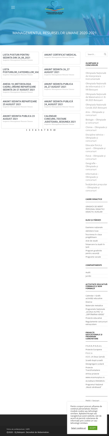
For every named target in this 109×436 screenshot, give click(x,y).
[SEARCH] (105, 54)
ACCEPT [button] (93, 428)
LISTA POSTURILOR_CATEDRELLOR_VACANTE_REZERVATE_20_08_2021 (38, 71)
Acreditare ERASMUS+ (95, 381)
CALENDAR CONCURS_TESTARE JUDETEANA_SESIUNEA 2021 (60, 119)
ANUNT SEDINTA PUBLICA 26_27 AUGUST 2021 (58, 85)
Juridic (88, 276)
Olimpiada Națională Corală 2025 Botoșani (96, 106)
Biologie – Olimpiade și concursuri (96, 121)
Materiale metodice (94, 305)
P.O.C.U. (89, 353)
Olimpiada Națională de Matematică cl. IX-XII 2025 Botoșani (96, 97)
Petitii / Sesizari (92, 400)
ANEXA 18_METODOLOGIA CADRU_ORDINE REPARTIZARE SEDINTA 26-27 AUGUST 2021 (19, 87)
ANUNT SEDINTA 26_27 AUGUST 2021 (57, 71)
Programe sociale (93, 257)
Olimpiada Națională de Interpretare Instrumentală (96, 76)
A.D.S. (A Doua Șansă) (95, 356)
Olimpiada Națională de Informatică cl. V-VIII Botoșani (96, 86)
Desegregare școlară (95, 364)
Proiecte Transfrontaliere (93, 368)
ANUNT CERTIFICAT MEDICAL (60, 54)
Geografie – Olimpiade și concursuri (92, 166)
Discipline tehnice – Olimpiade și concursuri (95, 137)
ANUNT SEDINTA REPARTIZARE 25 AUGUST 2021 (20, 103)
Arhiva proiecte (92, 373)
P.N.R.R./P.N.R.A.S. (94, 346)
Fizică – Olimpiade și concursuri (96, 157)
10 (54, 129)
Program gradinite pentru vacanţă (94, 251)
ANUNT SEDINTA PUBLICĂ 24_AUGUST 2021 (58, 103)
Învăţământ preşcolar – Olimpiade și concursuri (96, 187)
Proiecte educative (94, 318)
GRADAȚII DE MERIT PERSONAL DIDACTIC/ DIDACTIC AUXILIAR (95, 209)
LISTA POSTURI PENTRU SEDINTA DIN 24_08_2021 (16, 56)
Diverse (89, 302)
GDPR (28, 429)
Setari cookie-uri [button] (78, 428)
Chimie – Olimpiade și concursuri (96, 129)
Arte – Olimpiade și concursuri (95, 114)
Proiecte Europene (94, 349)
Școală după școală (94, 360)
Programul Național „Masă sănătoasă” (94, 385)
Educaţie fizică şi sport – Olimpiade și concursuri (96, 148)
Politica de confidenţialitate (15, 429)
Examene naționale (94, 227)
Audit (88, 272)
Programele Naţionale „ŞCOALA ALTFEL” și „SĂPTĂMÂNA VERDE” (95, 312)
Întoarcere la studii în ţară (95, 245)
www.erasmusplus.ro (95, 377)
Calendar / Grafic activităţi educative (94, 297)
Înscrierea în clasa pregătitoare (94, 235)
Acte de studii (92, 240)
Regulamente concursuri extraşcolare (97, 323)
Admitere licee (92, 231)
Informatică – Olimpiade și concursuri (92, 177)
